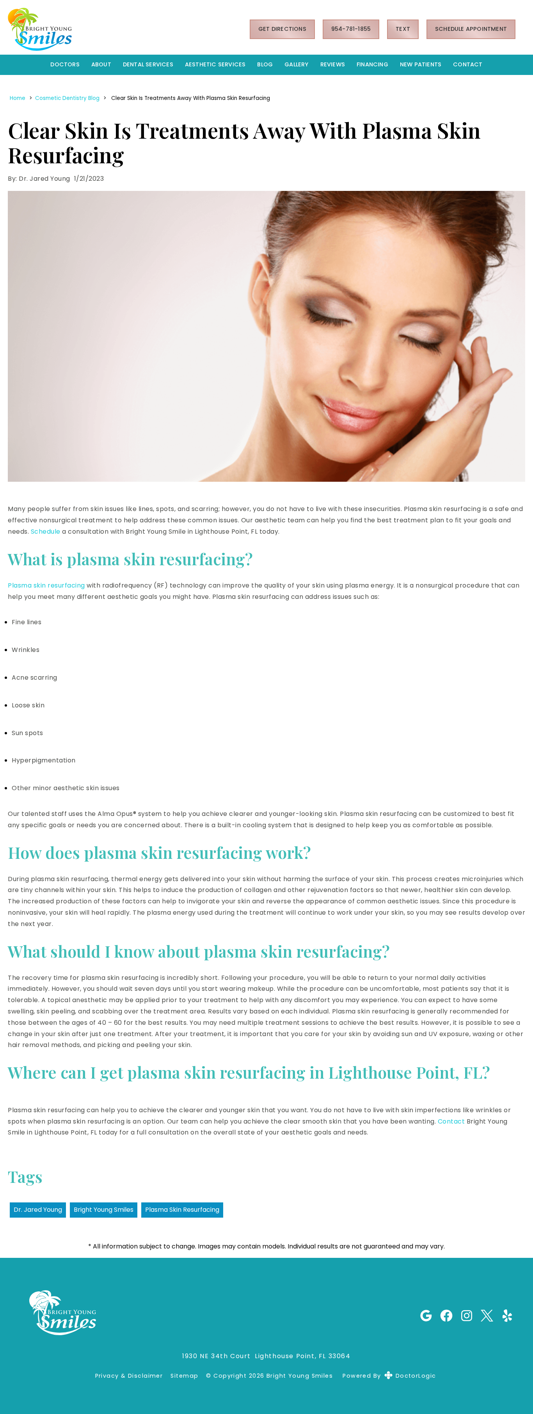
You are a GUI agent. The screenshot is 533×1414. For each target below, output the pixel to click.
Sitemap (184, 1376)
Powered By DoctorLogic (389, 1376)
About (101, 64)
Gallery (296, 64)
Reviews (332, 64)
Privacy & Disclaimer (129, 1376)
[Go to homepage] (119, 29)
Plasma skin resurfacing (46, 585)
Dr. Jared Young (38, 1209)
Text (403, 29)
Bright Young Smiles (103, 1209)
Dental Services (148, 64)
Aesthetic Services (215, 64)
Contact (467, 64)
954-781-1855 (351, 29)
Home (17, 98)
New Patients (420, 64)
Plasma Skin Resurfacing (182, 1209)
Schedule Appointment (471, 29)
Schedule (45, 531)
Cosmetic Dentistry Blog (67, 98)
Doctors (64, 64)
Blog (265, 64)
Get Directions (282, 29)
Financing (372, 64)
